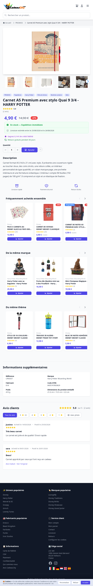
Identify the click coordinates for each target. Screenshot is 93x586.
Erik (7, 385)
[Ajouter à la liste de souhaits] (40, 149)
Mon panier (53, 526)
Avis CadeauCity (9, 568)
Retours (51, 536)
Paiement (7, 557)
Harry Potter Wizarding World (59, 378)
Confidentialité (9, 561)
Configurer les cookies (57, 540)
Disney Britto (53, 501)
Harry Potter (29, 95)
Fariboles (6, 529)
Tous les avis (10, 415)
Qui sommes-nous (10, 564)
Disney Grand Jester (56, 508)
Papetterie (17, 95)
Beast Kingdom (9, 526)
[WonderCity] (57, 568)
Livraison (52, 533)
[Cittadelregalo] (53, 568)
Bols (67, 95)
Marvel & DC (8, 501)
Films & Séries (42, 95)
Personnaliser (64, 583)
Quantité (6, 145)
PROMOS (7, 95)
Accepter (85, 583)
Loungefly (52, 495)
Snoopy (6, 505)
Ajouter (20, 239)
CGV (4, 554)
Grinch (5, 508)
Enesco (6, 523)
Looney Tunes (8, 512)
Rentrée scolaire (56, 95)
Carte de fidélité (9, 551)
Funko (5, 533)
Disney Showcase (55, 505)
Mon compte (53, 523)
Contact (51, 529)
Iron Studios (8, 536)
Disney (5, 495)
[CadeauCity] (49, 568)
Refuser (75, 583)
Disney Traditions (55, 498)
